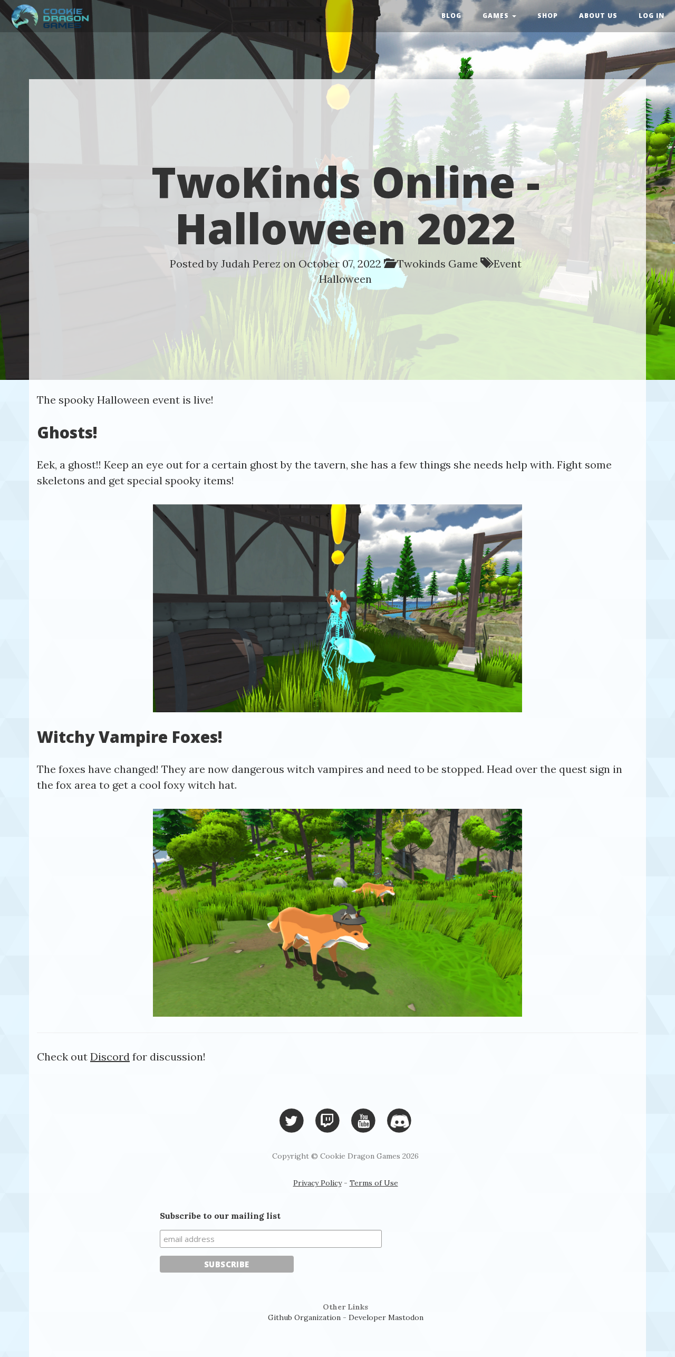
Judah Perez (251, 263)
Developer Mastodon (386, 1317)
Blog (451, 15)
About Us (598, 15)
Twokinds (421, 263)
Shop (547, 15)
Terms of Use (374, 1183)
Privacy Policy (317, 1183)
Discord (110, 1056)
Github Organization (304, 1317)
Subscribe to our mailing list (220, 1215)
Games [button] (497, 15)
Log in (651, 15)
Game (463, 263)
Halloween (345, 278)
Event (508, 263)
